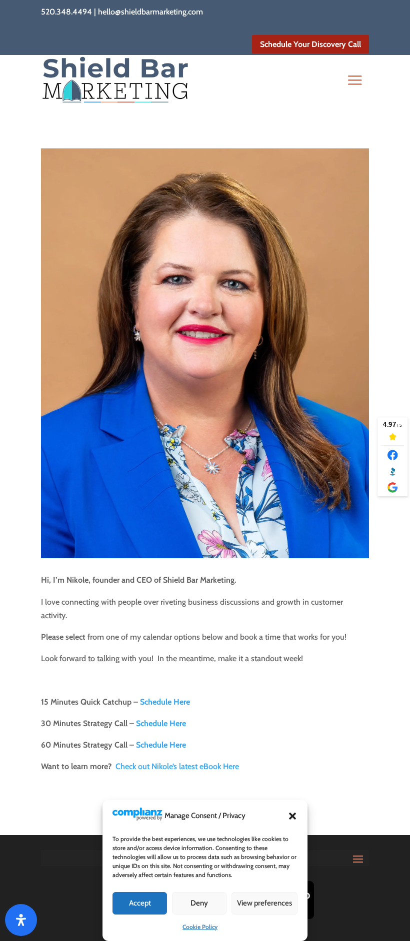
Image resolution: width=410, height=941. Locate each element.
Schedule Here (165, 702)
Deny (199, 903)
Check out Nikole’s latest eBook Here (177, 766)
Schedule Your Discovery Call (310, 44)
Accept (140, 903)
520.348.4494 (66, 11)
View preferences (264, 903)
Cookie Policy (200, 927)
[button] (293, 816)
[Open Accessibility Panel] (21, 920)
